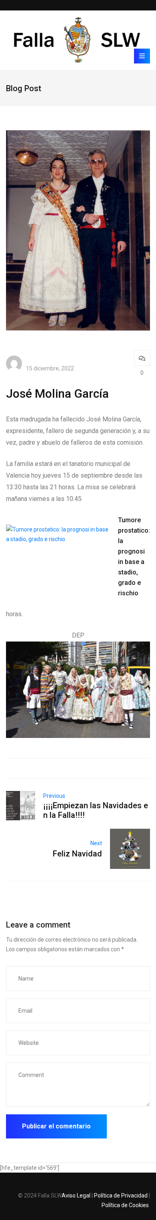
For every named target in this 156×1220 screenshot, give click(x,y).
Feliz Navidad (77, 853)
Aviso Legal (76, 1195)
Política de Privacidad (121, 1195)
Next (96, 843)
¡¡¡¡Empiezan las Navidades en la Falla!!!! (95, 810)
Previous (54, 796)
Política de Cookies (125, 1205)
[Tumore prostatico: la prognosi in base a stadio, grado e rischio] (62, 529)
